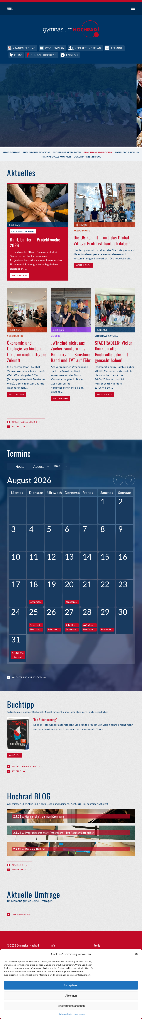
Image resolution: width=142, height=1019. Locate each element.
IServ (18, 55)
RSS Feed (16, 426)
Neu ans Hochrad (44, 55)
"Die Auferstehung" (45, 719)
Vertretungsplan (88, 48)
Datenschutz (65, 1014)
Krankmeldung (24, 48)
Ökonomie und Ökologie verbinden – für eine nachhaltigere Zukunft (26, 351)
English (72, 55)
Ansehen (14, 755)
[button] (136, 954)
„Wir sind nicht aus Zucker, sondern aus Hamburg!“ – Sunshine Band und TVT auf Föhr (71, 351)
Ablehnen (71, 995)
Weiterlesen (19, 275)
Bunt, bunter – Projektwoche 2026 (35, 242)
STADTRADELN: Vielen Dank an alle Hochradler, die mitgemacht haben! (114, 351)
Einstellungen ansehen (71, 1005)
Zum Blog (17, 865)
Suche (119, 9)
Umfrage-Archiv (21, 914)
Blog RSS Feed (19, 869)
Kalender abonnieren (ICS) (27, 677)
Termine (117, 48)
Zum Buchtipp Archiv (24, 766)
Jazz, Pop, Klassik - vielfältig (115, 135)
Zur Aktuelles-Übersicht (26, 422)
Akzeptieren (71, 985)
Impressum (79, 1014)
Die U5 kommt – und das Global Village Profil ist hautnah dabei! (102, 240)
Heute (20, 466)
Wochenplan (54, 48)
